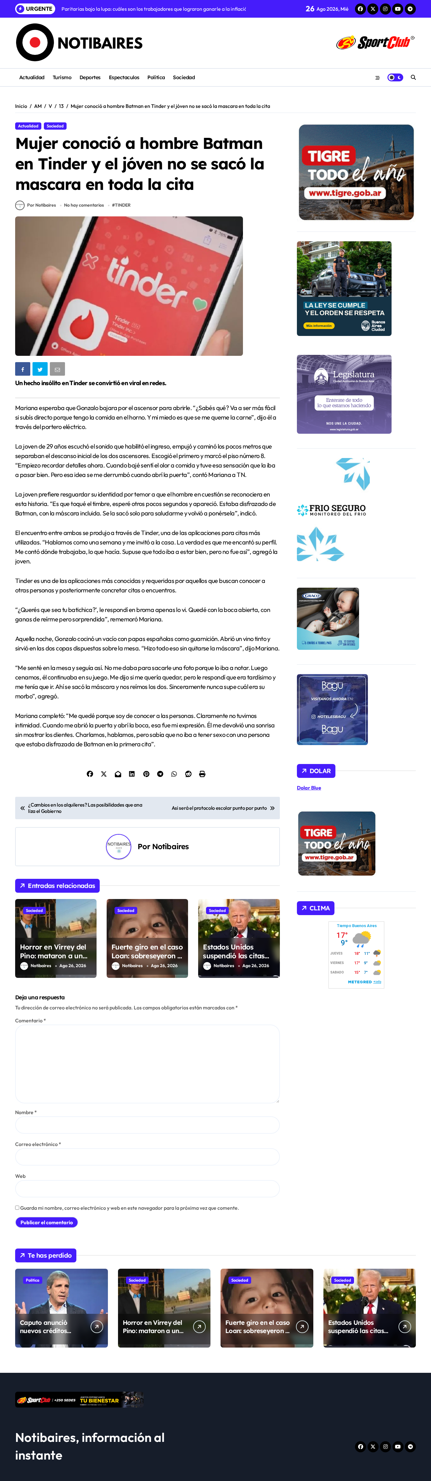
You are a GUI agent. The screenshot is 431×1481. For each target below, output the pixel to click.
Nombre (26, 1112)
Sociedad (184, 77)
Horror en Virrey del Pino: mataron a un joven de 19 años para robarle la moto (54, 961)
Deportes (90, 77)
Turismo (62, 77)
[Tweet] (40, 370)
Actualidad (31, 77)
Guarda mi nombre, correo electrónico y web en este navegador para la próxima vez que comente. (129, 1208)
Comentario (30, 1020)
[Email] (58, 370)
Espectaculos (124, 77)
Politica (156, 77)
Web (20, 1176)
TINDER (123, 205)
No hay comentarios (84, 205)
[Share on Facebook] (23, 370)
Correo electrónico (38, 1144)
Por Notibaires (41, 205)
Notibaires (170, 846)
